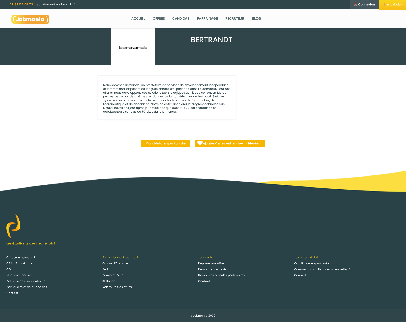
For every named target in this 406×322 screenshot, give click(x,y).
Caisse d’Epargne (115, 263)
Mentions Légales (19, 275)
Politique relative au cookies (26, 287)
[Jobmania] (30, 18)
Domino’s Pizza (113, 275)
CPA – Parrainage (19, 263)
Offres (159, 18)
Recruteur (234, 18)
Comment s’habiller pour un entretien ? (322, 269)
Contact (12, 293)
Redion (107, 269)
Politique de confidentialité (25, 281)
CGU (9, 269)
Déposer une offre (211, 263)
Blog (256, 18)
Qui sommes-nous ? (20, 257)
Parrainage (207, 18)
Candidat (180, 18)
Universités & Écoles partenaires (221, 275)
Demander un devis (212, 269)
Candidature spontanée (311, 263)
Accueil (138, 18)
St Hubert (109, 281)
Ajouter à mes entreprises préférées (231, 143)
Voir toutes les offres (117, 287)
